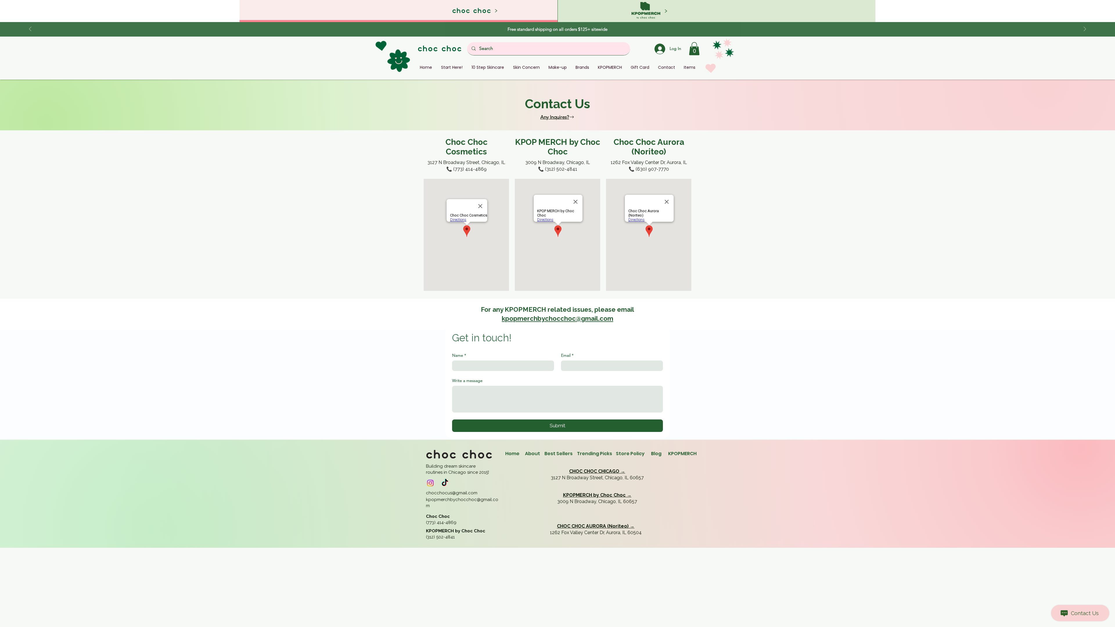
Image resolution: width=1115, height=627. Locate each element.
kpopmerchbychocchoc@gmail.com (557, 318)
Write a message (467, 380)
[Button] (716, 11)
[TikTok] (444, 483)
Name (459, 355)
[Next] (1085, 29)
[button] (694, 48)
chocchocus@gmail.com (451, 493)
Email (567, 355)
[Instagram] (430, 483)
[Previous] (30, 29)
